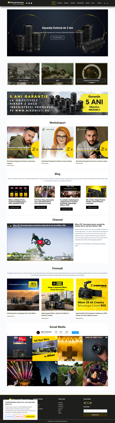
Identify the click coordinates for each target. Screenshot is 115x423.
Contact (99, 3)
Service (88, 3)
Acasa (53, 3)
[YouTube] (31, 3)
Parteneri (59, 3)
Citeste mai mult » (10, 165)
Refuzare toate (19, 416)
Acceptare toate (30, 416)
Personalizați (9, 416)
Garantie (73, 3)
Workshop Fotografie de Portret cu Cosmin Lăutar (91, 161)
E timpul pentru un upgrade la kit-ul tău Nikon (21, 313)
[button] (9, 33)
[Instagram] (29, 3)
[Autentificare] (107, 3)
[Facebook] (26, 3)
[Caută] (104, 3)
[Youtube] (90, 403)
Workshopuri (80, 3)
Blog (93, 3)
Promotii (66, 3)
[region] (20, 410)
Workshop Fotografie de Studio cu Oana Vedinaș (56, 161)
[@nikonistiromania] (38, 332)
